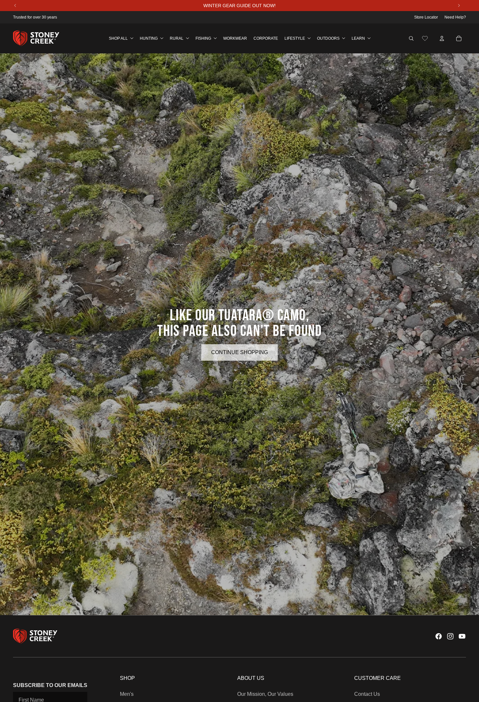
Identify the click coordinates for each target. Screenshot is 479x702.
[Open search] (411, 38)
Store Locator (426, 17)
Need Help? (455, 17)
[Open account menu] (442, 38)
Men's (127, 694)
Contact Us (367, 694)
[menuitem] (121, 38)
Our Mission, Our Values (265, 694)
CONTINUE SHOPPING (239, 352)
